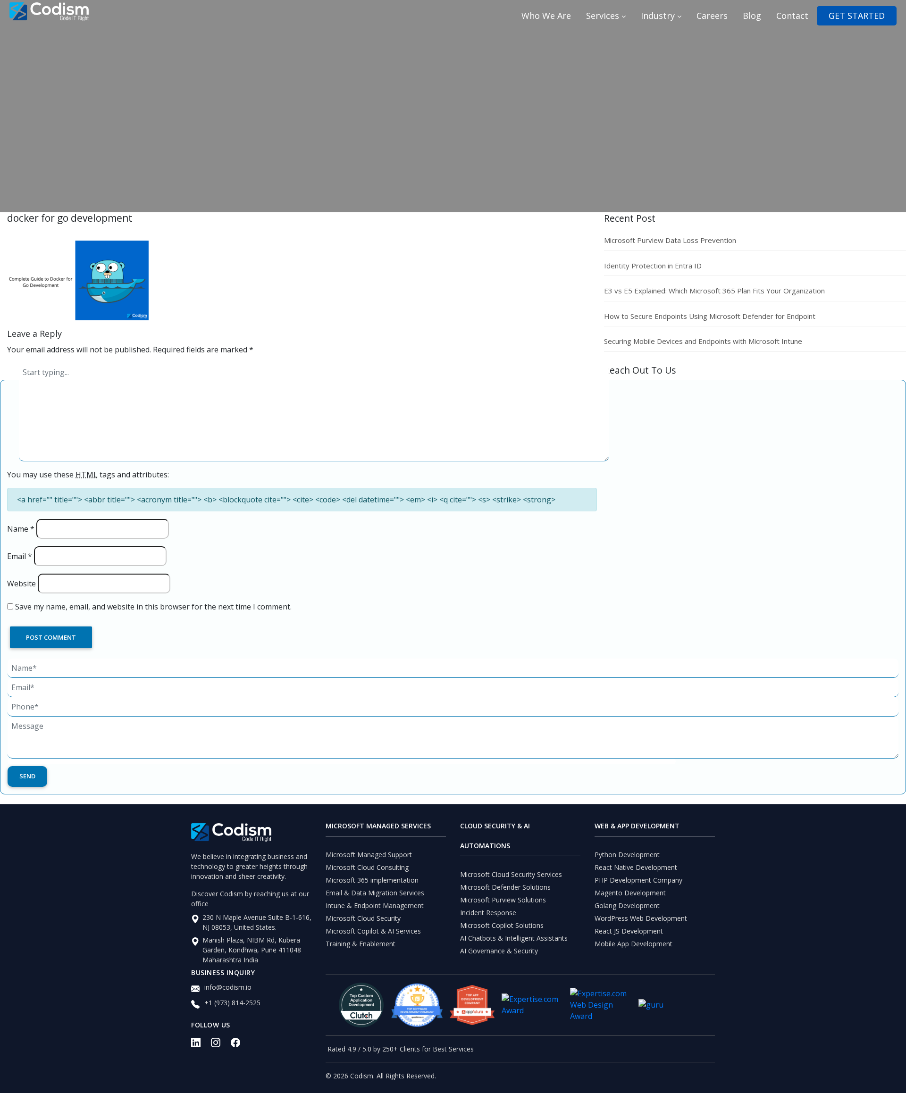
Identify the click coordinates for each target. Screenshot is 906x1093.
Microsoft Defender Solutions (505, 887)
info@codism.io (228, 987)
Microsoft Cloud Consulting (367, 867)
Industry (659, 15)
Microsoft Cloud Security (363, 918)
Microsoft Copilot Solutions (502, 925)
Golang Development (627, 905)
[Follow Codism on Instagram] (221, 1045)
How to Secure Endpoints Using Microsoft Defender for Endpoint (709, 316)
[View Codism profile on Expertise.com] (600, 1005)
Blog (752, 15)
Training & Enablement (360, 943)
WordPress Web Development (641, 918)
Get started (857, 15)
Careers (712, 15)
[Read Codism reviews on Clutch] (361, 1005)
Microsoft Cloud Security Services (511, 874)
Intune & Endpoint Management (375, 905)
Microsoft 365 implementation (372, 880)
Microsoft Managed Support (369, 854)
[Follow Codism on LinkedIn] (201, 1045)
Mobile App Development (633, 943)
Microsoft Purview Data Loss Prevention (670, 240)
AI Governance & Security (499, 950)
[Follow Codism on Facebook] (241, 1045)
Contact (792, 15)
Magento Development (630, 892)
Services (603, 15)
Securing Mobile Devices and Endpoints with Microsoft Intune (703, 341)
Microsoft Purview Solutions (503, 899)
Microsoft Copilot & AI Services (373, 930)
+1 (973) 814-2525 (232, 1002)
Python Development (627, 854)
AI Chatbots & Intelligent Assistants (514, 938)
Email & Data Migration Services (375, 892)
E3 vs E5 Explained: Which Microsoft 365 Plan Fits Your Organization (714, 290)
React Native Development (636, 867)
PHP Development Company (638, 880)
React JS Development (629, 930)
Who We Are (546, 15)
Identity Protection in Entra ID (653, 265)
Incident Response (488, 912)
